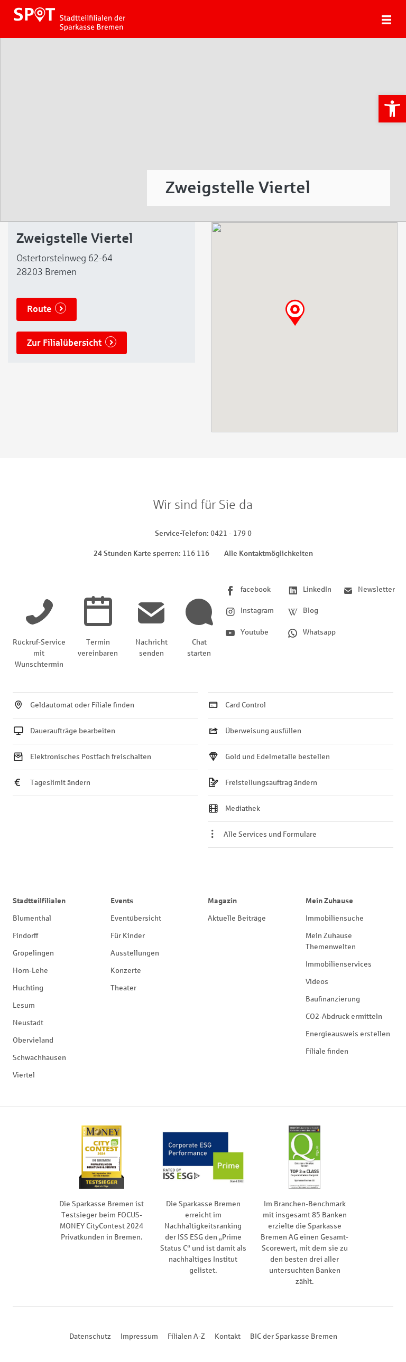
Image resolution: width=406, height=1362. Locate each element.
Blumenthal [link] (32, 918)
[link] (392, 108)
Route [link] (39, 309)
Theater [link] (123, 988)
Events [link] (121, 901)
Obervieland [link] (33, 1040)
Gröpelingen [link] (33, 953)
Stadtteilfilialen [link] (39, 901)
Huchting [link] (28, 988)
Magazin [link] (222, 901)
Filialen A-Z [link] (186, 1336)
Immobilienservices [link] (339, 964)
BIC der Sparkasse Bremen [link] (293, 1336)
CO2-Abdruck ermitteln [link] (344, 1016)
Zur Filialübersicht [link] (64, 343)
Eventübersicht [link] (135, 918)
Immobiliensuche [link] (335, 918)
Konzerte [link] (125, 971)
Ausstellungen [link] (134, 953)
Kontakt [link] (228, 1336)
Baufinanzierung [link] (333, 999)
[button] (295, 313)
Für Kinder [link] (127, 936)
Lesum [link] (24, 1005)
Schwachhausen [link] (39, 1058)
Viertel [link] (24, 1075)
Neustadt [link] (28, 1023)
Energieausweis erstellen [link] (348, 1034)
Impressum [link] (139, 1336)
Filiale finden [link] (327, 1051)
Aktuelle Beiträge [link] (237, 918)
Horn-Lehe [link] (30, 971)
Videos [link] (317, 982)
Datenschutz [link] (90, 1336)
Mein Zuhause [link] (329, 901)
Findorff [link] (25, 936)
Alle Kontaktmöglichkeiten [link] (268, 553)
